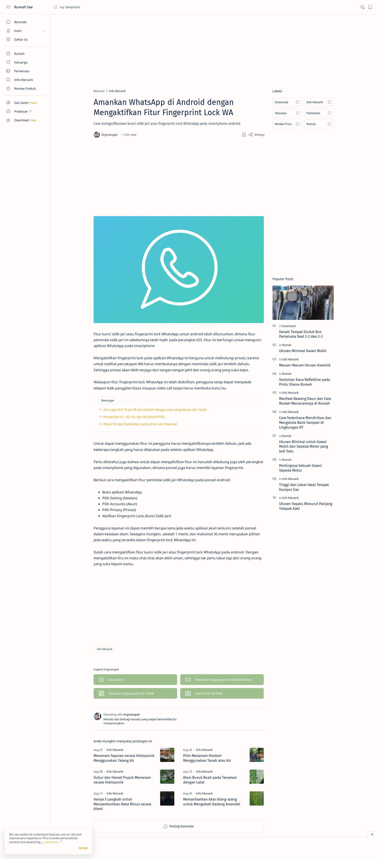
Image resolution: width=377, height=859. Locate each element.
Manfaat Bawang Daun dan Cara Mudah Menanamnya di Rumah (305, 401)
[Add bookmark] (244, 134)
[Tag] (115, 750)
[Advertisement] (207, 49)
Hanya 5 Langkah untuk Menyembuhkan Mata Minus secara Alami (122, 804)
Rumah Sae (24, 7)
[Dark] (362, 7)
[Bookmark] (370, 7)
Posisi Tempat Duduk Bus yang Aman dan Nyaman (140, 424)
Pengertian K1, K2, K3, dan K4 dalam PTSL (134, 417)
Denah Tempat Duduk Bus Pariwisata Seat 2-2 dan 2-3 (301, 334)
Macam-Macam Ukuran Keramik (305, 365)
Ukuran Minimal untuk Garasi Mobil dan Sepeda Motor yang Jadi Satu (303, 446)
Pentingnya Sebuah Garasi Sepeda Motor (300, 467)
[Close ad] (372, 834)
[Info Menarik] (105, 649)
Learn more (51, 842)
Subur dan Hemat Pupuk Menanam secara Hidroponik (122, 779)
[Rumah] (286, 345)
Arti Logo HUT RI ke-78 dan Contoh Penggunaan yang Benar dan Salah (155, 409)
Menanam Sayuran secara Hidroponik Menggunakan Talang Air (124, 758)
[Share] (256, 134)
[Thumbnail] (167, 755)
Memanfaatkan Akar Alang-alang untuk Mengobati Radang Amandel (211, 801)
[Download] (289, 326)
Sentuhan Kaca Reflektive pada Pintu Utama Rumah (304, 382)
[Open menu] (8, 7)
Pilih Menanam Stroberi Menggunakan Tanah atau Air (207, 758)
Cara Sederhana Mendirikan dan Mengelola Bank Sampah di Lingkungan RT (305, 423)
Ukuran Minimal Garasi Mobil (302, 351)
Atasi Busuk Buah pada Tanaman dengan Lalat (210, 779)
